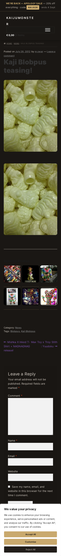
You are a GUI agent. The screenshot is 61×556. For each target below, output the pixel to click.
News (16, 43)
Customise (30, 542)
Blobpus (15, 331)
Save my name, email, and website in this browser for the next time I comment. (30, 491)
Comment (15, 395)
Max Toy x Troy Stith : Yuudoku (44, 344)
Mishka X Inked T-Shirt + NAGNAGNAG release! (17, 346)
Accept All (30, 534)
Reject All (30, 549)
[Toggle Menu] (47, 29)
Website (13, 471)
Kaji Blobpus (28, 331)
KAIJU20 (33, 7)
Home (9, 43)
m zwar (39, 51)
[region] (30, 530)
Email (12, 456)
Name (12, 440)
